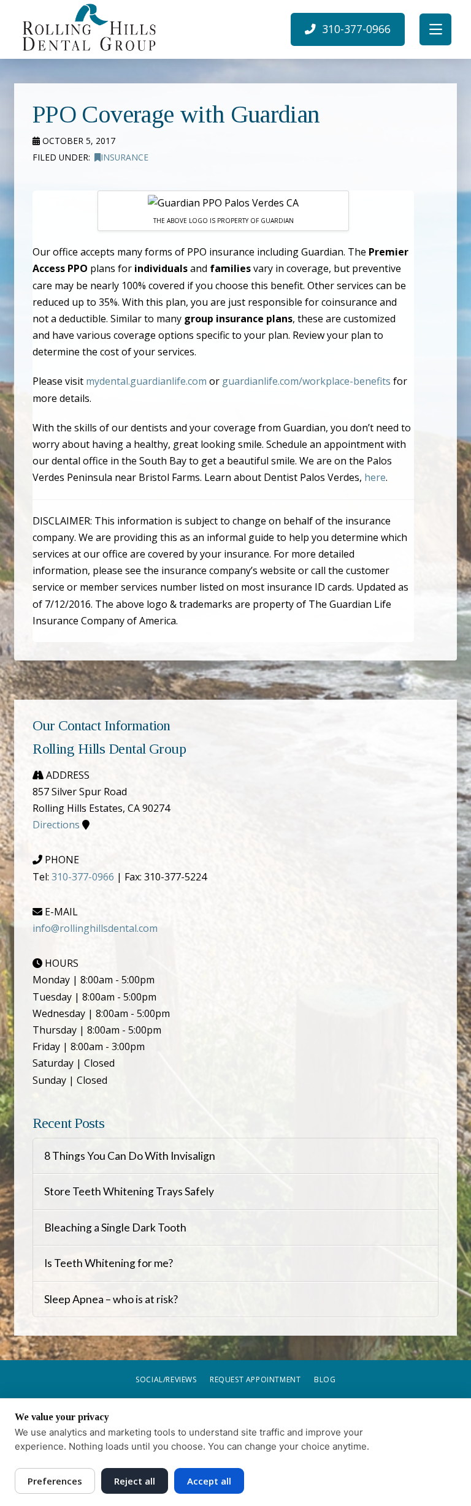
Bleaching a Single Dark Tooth (115, 1227)
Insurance (124, 157)
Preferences (55, 1481)
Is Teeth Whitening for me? (108, 1263)
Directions (56, 824)
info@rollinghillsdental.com (95, 928)
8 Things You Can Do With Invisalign (129, 1155)
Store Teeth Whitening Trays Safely (129, 1191)
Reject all (134, 1481)
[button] (435, 29)
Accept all (209, 1481)
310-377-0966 (83, 877)
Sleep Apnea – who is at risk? (111, 1299)
